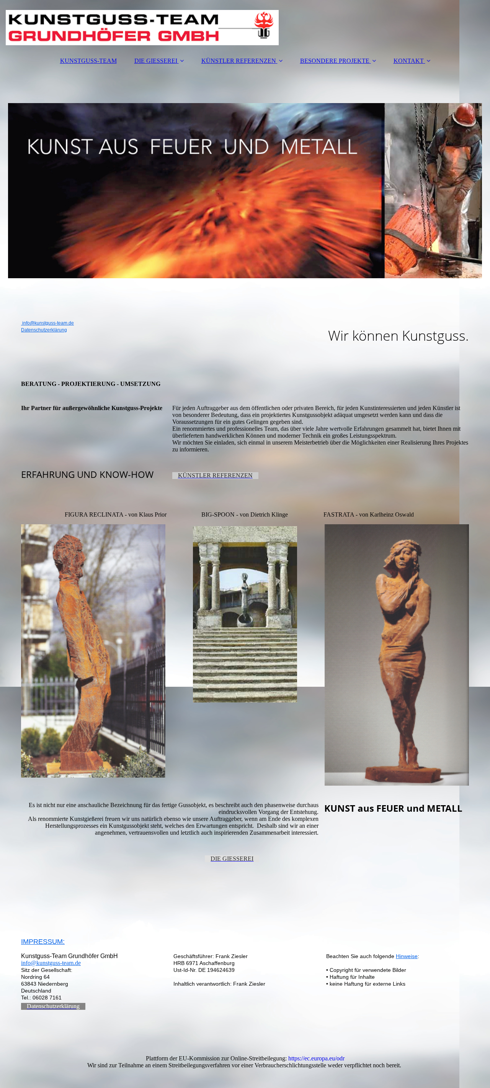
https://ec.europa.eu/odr (316, 1058)
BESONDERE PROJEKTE (334, 60)
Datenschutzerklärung (44, 330)
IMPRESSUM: (43, 941)
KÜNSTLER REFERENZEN (238, 60)
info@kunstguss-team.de (47, 323)
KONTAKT (409, 60)
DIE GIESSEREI (155, 60)
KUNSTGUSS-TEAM (88, 60)
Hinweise (407, 956)
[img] (245, 25)
